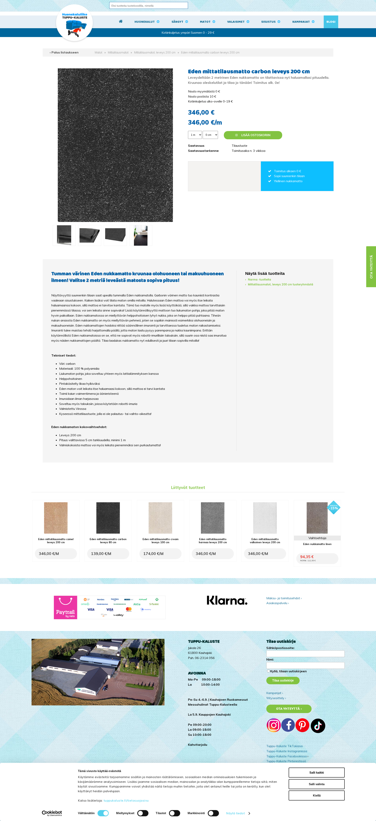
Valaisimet (236, 22)
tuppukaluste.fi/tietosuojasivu (126, 800)
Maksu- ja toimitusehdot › (284, 598)
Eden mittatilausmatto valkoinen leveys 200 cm (265, 541)
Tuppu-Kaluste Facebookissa (286, 756)
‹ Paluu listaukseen (64, 52)
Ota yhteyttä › (289, 709)
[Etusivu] (120, 22)
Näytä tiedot (235, 813)
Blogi (330, 22)
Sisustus (268, 22)
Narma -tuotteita (259, 279)
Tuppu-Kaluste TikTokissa (284, 746)
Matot (205, 22)
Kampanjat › (274, 693)
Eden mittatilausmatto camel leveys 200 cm (55, 541)
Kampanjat (301, 22)
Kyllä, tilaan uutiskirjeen (288, 671)
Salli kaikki (316, 772)
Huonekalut (145, 22)
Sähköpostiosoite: (280, 648)
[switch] (142, 813)
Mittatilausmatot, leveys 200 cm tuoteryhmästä (280, 284)
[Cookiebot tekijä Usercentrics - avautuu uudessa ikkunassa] (52, 813)
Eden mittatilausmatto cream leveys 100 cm (160, 541)
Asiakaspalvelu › (277, 603)
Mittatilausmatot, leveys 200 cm (154, 52)
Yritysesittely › (276, 698)
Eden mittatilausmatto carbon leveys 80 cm (108, 541)
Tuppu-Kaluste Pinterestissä (286, 761)
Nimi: (270, 659)
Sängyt (177, 22)
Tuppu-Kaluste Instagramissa (286, 751)
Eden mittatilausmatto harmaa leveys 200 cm (213, 541)
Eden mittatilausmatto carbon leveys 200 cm (210, 52)
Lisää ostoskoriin (255, 135)
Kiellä (317, 795)
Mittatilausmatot (118, 52)
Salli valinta (316, 784)
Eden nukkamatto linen (317, 544)
